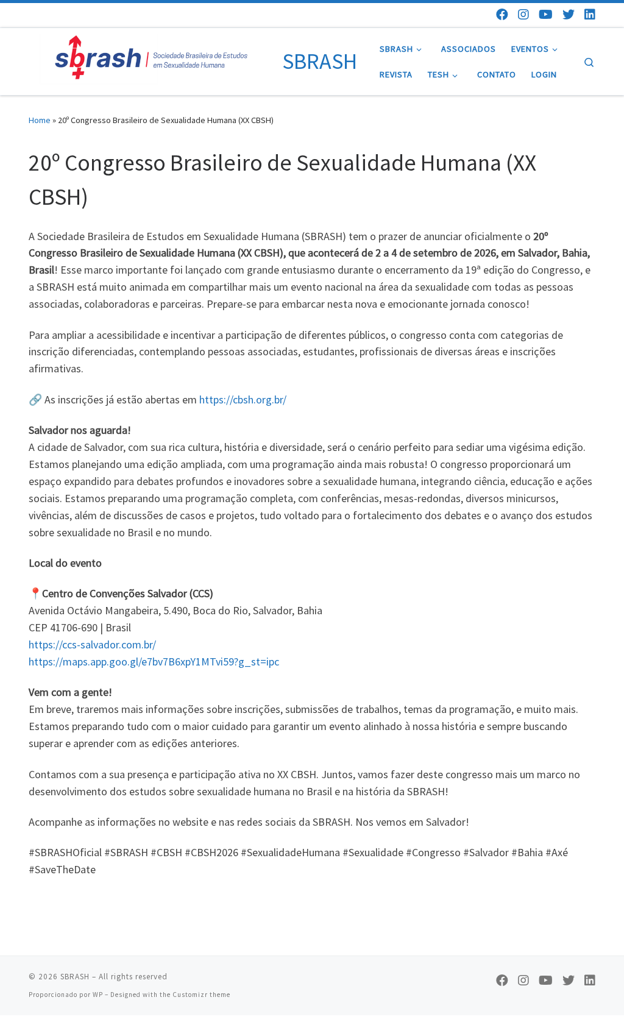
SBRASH (75, 976)
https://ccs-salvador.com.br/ (92, 644)
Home (40, 120)
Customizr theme (201, 994)
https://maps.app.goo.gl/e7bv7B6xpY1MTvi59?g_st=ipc (154, 661)
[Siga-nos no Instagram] (523, 14)
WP (98, 994)
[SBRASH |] (153, 59)
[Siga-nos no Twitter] (568, 14)
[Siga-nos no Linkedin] (589, 14)
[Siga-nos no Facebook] (502, 14)
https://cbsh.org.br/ (242, 399)
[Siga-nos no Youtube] (546, 14)
